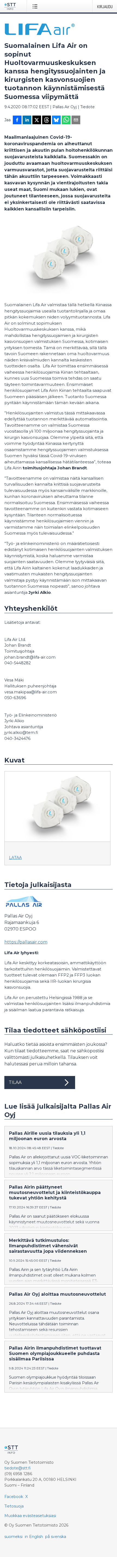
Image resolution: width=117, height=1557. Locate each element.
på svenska (55, 1536)
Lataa (15, 857)
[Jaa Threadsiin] (46, 120)
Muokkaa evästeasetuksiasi (30, 1515)
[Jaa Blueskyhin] (56, 120)
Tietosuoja (14, 1506)
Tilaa (15, 1082)
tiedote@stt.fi (17, 1468)
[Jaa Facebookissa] (17, 120)
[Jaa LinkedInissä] (27, 120)
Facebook (13, 1496)
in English (34, 1536)
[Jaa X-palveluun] (36, 120)
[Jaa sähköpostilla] (76, 120)
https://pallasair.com (25, 942)
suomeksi (13, 1536)
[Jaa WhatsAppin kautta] (66, 120)
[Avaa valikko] (36, 6)
